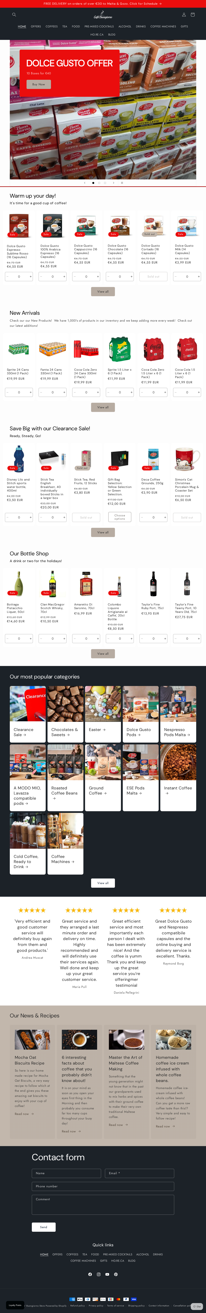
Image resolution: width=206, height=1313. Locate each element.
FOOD (95, 1255)
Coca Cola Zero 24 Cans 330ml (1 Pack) (85, 373)
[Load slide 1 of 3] (93, 183)
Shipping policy (136, 1305)
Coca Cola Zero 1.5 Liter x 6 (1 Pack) (152, 373)
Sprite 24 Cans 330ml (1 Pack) (18, 371)
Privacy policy (96, 1305)
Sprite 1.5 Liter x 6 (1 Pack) (120, 371)
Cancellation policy (183, 1305)
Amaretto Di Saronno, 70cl (84, 606)
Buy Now (38, 98)
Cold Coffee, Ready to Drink (26, 861)
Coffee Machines (60, 859)
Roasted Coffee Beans (64, 790)
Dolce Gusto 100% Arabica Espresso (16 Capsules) (51, 251)
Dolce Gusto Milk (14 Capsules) (184, 249)
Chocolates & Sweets (64, 732)
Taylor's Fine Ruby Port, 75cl (152, 606)
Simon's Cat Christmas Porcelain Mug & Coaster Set (187, 485)
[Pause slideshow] (121, 183)
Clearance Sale (23, 732)
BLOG (131, 1261)
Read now (22, 1114)
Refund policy (77, 1305)
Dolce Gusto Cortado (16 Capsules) (150, 249)
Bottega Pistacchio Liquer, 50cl (15, 608)
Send (43, 1227)
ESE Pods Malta (136, 790)
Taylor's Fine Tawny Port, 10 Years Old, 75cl (186, 608)
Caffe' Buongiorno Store (32, 1305)
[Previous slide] (84, 183)
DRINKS (158, 1255)
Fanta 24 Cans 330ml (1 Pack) (51, 371)
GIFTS (103, 1261)
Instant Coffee (178, 787)
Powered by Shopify (56, 1305)
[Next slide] (113, 183)
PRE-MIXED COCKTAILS (117, 1255)
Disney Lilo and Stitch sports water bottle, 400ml (18, 485)
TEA (84, 1255)
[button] (14, 14)
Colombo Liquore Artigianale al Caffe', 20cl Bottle (117, 612)
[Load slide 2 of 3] (99, 183)
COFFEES (72, 1255)
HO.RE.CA (117, 1261)
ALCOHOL (142, 1255)
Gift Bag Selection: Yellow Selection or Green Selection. (120, 487)
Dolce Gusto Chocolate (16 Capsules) (118, 249)
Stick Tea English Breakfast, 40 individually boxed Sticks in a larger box (52, 489)
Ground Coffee (96, 790)
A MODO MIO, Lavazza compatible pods (27, 795)
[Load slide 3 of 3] (105, 183)
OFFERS (57, 1255)
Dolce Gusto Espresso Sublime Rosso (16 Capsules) (18, 251)
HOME (44, 1255)
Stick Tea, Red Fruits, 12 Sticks (85, 481)
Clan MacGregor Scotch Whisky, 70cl (53, 608)
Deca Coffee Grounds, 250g (152, 481)
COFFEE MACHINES (83, 1261)
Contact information (159, 1305)
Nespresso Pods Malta (175, 732)
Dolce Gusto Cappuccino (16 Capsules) (85, 249)
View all (103, 291)
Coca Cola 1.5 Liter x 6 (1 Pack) (185, 373)
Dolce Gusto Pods (139, 732)
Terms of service (115, 1305)
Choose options (119, 517)
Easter (95, 729)
